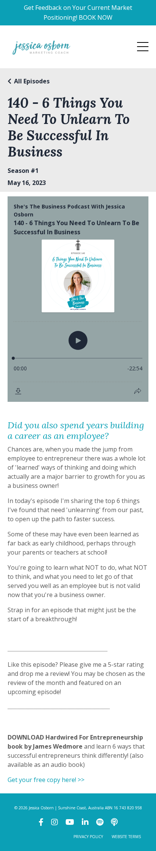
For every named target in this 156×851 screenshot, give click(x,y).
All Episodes (32, 81)
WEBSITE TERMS (126, 836)
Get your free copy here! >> (46, 780)
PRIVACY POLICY (88, 836)
